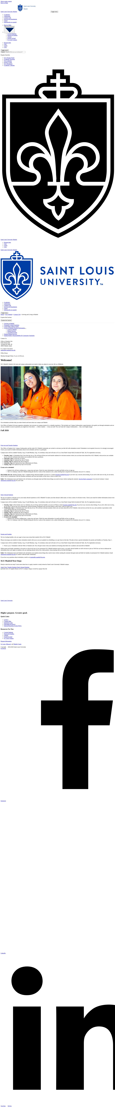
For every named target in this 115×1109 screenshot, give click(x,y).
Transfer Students (12, 567)
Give (5, 47)
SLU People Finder (9, 58)
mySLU (6, 619)
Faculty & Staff (11, 38)
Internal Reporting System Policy (13, 626)
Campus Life (17, 314)
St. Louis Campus (12, 40)
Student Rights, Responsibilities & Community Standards (19, 335)
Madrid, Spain (17, 644)
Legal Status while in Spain (11, 326)
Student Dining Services (10, 334)
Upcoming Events (12, 332)
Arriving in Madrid (9, 323)
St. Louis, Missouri (6, 644)
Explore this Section (6, 320)
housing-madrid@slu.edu (62, 474)
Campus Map (7, 621)
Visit (5, 44)
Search (3, 52)
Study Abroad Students (23, 567)
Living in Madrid (12, 329)
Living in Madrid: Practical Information (14, 328)
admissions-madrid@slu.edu (8, 480)
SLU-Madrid (8, 314)
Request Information (6, 641)
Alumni (9, 37)
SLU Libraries (8, 61)
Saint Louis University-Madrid (9, 239)
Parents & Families (12, 35)
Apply (5, 45)
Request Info (7, 42)
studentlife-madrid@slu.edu (8, 350)
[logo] (57, 238)
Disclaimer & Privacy (9, 624)
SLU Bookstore (8, 64)
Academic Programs (9, 59)
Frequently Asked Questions (11, 325)
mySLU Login (8, 62)
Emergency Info (8, 623)
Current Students (11, 34)
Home (2, 314)
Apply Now (4, 567)
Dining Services (11, 331)
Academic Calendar (9, 65)
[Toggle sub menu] (25, 328)
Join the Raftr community (85, 479)
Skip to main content (6, 1)
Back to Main (4, 3)
